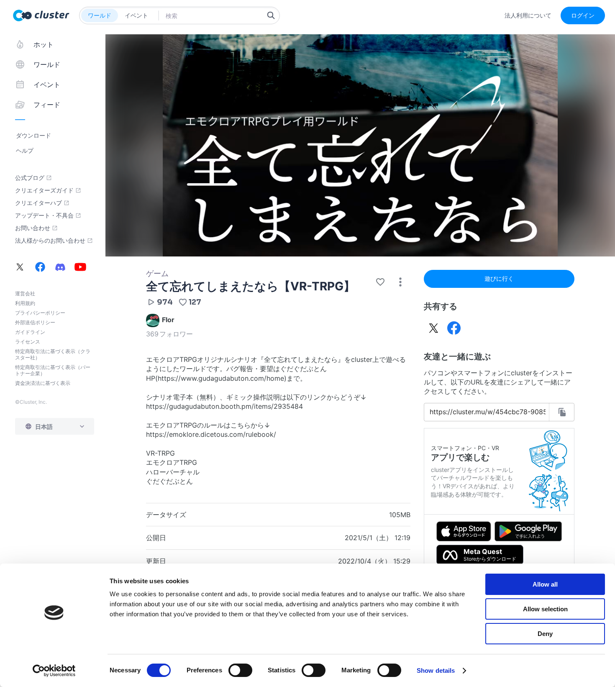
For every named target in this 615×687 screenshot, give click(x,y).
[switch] (240, 670)
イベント (136, 15)
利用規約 (25, 303)
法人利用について (528, 15)
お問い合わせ (32, 228)
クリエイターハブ (38, 203)
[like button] (380, 282)
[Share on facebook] (454, 328)
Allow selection (545, 609)
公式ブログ (29, 178)
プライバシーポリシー (40, 313)
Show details (436, 670)
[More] (400, 282)
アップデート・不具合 (44, 215)
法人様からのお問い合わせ (50, 241)
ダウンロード (33, 135)
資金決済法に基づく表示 (42, 383)
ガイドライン (30, 332)
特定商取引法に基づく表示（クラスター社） (52, 354)
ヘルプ (24, 150)
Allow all (545, 584)
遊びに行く (499, 278)
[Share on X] (434, 328)
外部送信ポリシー (35, 322)
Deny (545, 633)
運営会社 (25, 293)
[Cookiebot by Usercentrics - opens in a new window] (54, 670)
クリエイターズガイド (44, 190)
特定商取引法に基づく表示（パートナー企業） (52, 370)
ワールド (99, 15)
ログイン (582, 15)
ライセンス (27, 341)
